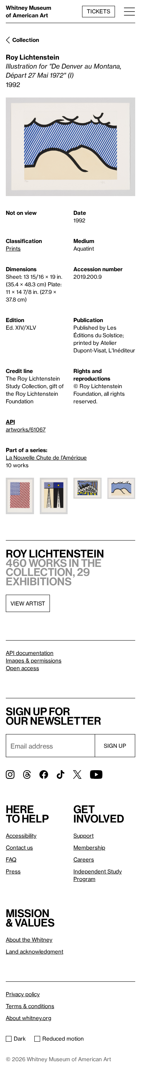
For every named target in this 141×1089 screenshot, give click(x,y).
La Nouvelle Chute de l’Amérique (46, 457)
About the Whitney (29, 939)
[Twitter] (77, 774)
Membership (89, 847)
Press (13, 871)
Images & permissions (33, 660)
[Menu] (129, 11)
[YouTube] (96, 774)
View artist (27, 603)
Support (83, 835)
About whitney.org (28, 1018)
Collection (25, 39)
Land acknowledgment (34, 951)
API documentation (30, 653)
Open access (22, 668)
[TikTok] (60, 774)
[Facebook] (43, 774)
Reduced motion (63, 1038)
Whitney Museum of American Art (28, 11)
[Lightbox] (70, 146)
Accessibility (21, 835)
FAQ (11, 859)
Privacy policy (23, 994)
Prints (13, 248)
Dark (20, 1038)
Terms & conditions (30, 1006)
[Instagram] (10, 774)
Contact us (19, 847)
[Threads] (27, 774)
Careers (83, 859)
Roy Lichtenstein (32, 57)
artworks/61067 (26, 429)
